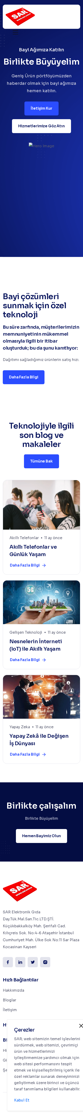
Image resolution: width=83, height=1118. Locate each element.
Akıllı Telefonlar (24, 537)
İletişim (10, 1009)
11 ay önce (53, 537)
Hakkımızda (13, 990)
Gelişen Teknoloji (25, 632)
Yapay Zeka (19, 727)
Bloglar (9, 1000)
